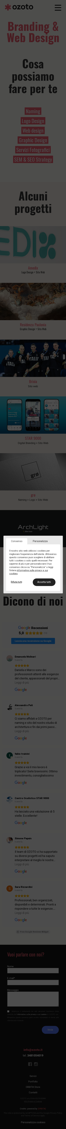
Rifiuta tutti (16, 582)
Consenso (16, 541)
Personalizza (40, 541)
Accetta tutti (44, 582)
